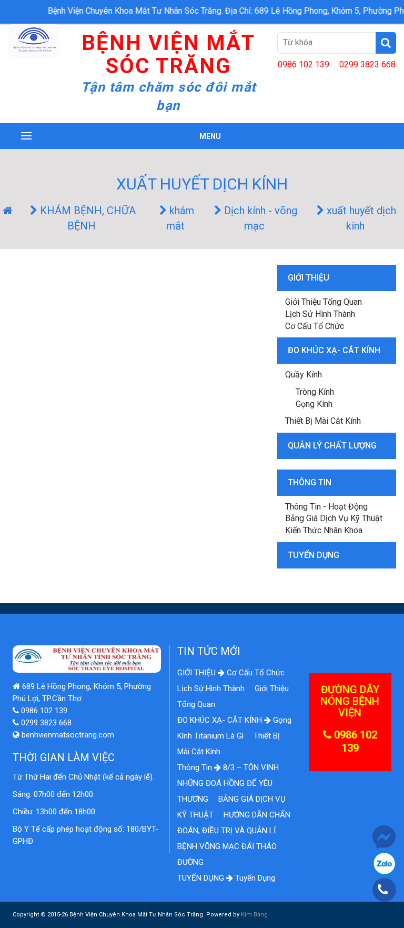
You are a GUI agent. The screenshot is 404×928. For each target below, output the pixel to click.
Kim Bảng (254, 914)
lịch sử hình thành (212, 688)
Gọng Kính (314, 404)
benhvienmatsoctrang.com (66, 735)
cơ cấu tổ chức (256, 672)
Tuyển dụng (255, 878)
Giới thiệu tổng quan (323, 302)
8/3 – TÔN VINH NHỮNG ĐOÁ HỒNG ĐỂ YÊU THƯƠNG (228, 783)
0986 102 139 (303, 64)
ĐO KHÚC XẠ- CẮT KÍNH (334, 350)
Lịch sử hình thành (320, 314)
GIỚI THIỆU (308, 278)
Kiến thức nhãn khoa (323, 530)
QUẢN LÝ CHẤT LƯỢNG (332, 446)
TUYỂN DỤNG (313, 555)
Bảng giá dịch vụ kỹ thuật (333, 518)
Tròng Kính (315, 392)
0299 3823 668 (367, 64)
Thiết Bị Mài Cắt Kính (323, 421)
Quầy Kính (303, 375)
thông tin (309, 482)
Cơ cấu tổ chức (314, 326)
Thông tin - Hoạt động (326, 507)
